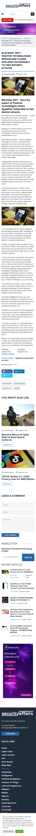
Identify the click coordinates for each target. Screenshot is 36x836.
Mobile (5, 792)
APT (3, 758)
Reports (5, 796)
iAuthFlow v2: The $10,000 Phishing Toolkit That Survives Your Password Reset (22, 586)
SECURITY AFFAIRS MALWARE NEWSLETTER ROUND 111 (21, 599)
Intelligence (7, 775)
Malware (5, 789)
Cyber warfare (15, 619)
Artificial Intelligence (11, 779)
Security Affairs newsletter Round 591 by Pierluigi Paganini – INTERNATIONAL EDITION (21, 629)
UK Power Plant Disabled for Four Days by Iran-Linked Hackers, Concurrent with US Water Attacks (21, 612)
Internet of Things (10, 782)
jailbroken (11, 190)
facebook (8, 371)
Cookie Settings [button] (8, 831)
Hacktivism (7, 772)
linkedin (20, 371)
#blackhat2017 (7, 383)
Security (13, 603)
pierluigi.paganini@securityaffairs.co (15, 728)
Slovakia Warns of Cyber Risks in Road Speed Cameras (15, 437)
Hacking (27, 38)
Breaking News (15, 38)
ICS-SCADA (6, 810)
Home (4, 38)
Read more (7, 445)
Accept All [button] (19, 831)
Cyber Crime (14, 591)
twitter (8, 376)
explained (24, 280)
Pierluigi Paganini (9, 74)
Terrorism (6, 806)
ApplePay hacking (19, 383)
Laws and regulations (14, 576)
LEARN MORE (10, 734)
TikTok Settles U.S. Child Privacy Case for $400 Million (18, 478)
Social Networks (9, 803)
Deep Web (6, 765)
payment (17, 388)
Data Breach (7, 762)
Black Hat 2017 (7, 388)
